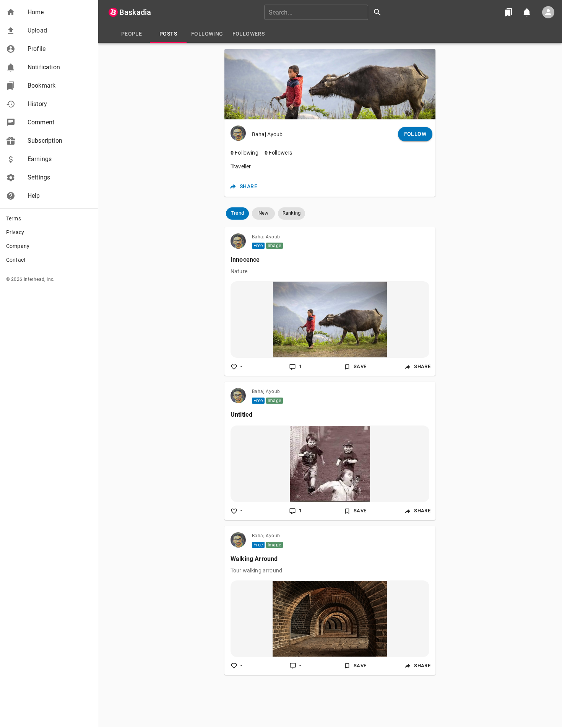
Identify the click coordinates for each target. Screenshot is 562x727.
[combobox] (325, 12)
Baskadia (135, 12)
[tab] (131, 33)
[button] (49, 12)
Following (244, 153)
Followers (278, 153)
